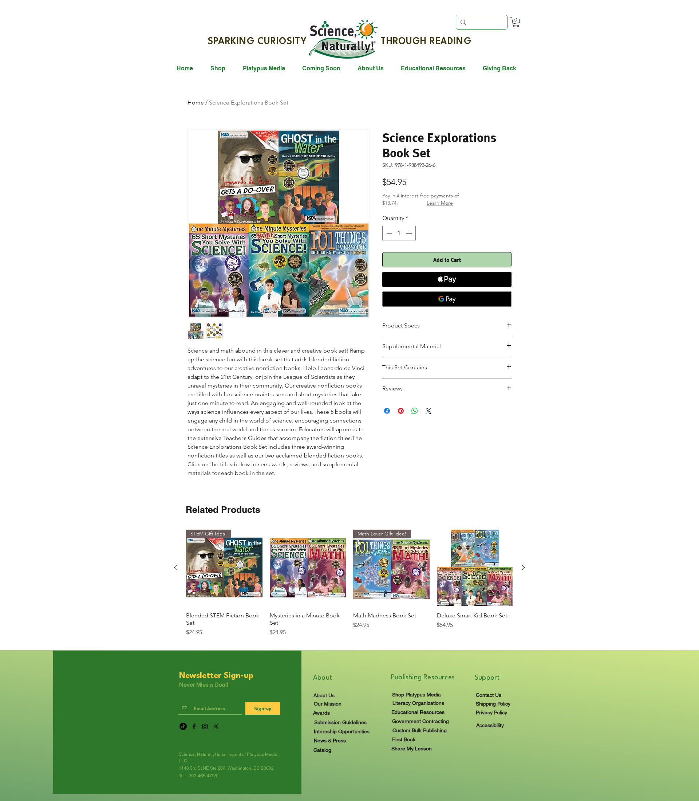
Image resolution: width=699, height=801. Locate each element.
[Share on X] (428, 411)
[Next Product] (523, 567)
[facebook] (194, 726)
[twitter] (216, 726)
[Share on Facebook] (387, 411)
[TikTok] (183, 726)
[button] (516, 22)
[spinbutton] (399, 233)
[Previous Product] (175, 567)
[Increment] (409, 233)
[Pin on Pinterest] (400, 411)
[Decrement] (388, 233)
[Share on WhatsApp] (414, 411)
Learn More (440, 203)
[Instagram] (205, 726)
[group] (349, 586)
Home (195, 102)
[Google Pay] (447, 299)
